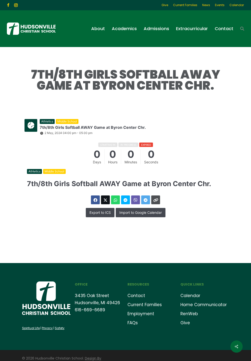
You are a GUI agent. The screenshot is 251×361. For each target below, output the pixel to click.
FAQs (132, 323)
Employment (140, 314)
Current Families (144, 305)
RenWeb (189, 314)
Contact (136, 296)
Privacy (47, 328)
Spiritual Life (31, 328)
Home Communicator (203, 305)
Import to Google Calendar (140, 212)
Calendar (190, 296)
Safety (59, 328)
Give (185, 323)
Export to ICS (100, 212)
